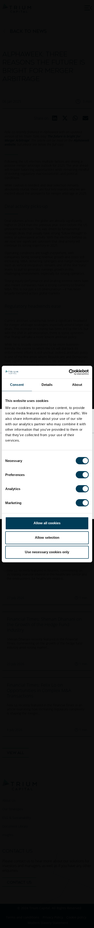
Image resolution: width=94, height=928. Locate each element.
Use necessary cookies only (47, 552)
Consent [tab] (17, 385)
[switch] (82, 474)
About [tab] (77, 385)
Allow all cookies (47, 523)
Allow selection (47, 537)
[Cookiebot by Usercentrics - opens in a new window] (69, 372)
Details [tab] (47, 385)
